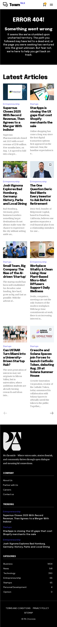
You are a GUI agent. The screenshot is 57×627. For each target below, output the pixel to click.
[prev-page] (5, 413)
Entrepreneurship (11, 104)
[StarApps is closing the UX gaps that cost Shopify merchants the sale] (42, 91)
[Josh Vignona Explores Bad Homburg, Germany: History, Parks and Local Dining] (15, 169)
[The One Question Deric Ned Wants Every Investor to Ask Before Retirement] (42, 169)
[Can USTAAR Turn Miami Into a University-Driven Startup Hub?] (15, 334)
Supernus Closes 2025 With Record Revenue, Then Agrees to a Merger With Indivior (13, 119)
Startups (34, 104)
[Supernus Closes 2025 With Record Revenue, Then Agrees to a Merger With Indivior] (15, 91)
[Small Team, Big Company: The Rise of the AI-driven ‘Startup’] (15, 249)
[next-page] (51, 413)
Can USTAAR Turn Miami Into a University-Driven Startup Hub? (14, 358)
